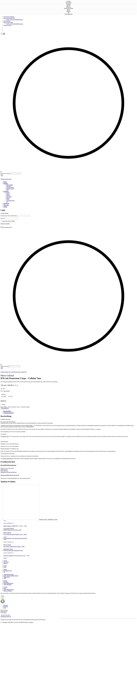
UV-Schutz (10, 396)
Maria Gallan (5, 436)
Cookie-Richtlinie (7, 584)
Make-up (68, 7)
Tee (68, 12)
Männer (68, 11)
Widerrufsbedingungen (8, 589)
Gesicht (68, 1)
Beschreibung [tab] (7, 411)
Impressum (5, 582)
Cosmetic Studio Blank (7, 458)
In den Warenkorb (4, 408)
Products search (5, 173)
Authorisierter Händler (8, 574)
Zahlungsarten (6, 577)
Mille (13, 526)
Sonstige (68, 4)
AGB (4, 578)
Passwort (3, 218)
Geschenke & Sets (68, 8)
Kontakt (5, 580)
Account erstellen (4, 213)
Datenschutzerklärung (8, 583)
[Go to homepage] (6, 179)
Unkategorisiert (68, 14)
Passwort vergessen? (5, 223)
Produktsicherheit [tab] (8, 412)
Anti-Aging (68, 2)
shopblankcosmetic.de (6, 616)
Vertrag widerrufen (7, 590)
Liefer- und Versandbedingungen (10, 575)
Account (5, 587)
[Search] (2, 175)
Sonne (68, 9)
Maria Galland (6, 391)
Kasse (4, 588)
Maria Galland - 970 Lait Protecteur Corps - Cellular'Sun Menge (15, 407)
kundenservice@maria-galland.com (8, 472)
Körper (68, 5)
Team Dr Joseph (7, 555)
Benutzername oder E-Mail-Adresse (9, 215)
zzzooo (31, 622)
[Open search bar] (1, 172)
